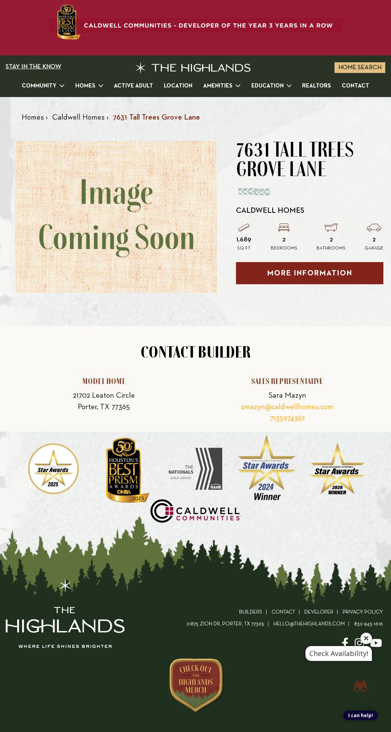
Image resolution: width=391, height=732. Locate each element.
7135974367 (287, 418)
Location (178, 86)
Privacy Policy (363, 612)
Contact (355, 86)
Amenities (218, 86)
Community (39, 86)
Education (267, 86)
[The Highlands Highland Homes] (193, 67)
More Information (309, 273)
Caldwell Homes (270, 210)
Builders (250, 612)
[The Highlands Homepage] (65, 615)
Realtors (316, 86)
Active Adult (133, 86)
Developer (318, 612)
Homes (85, 86)
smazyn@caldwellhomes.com (287, 407)
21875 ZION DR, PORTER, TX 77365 (225, 624)
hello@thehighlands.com (309, 624)
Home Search (359, 67)
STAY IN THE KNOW (33, 67)
